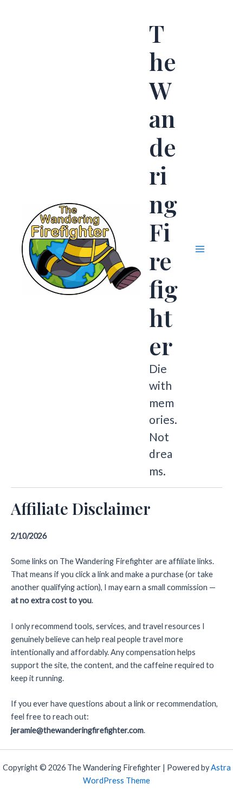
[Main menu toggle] (200, 249)
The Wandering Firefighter (163, 189)
